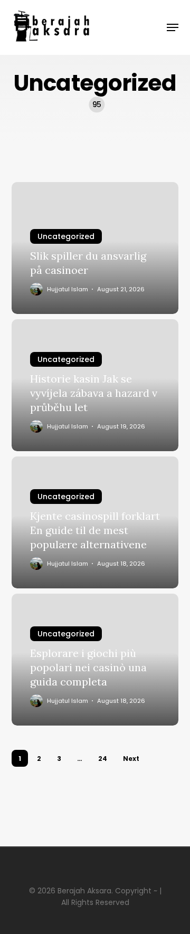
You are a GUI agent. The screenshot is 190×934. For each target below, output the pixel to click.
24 (102, 758)
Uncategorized (65, 236)
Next (131, 758)
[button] (172, 27)
